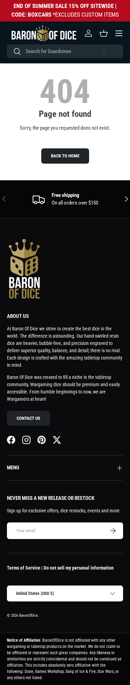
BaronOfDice (28, 615)
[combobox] (65, 51)
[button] (104, 51)
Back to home (65, 155)
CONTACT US (28, 418)
